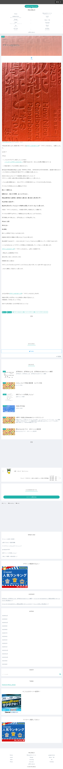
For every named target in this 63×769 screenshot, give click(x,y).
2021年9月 (4, 660)
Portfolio (52, 761)
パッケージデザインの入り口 (41, 312)
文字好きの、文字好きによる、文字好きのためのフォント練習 (17, 598)
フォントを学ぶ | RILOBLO (39, 604)
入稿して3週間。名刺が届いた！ (10, 556)
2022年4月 (4, 640)
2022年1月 (4, 646)
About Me (51, 757)
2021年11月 (5, 653)
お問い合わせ (31, 764)
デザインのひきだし (18, 312)
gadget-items (51, 755)
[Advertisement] (31, 328)
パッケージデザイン (29, 312)
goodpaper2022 (6, 549)
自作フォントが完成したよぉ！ (9, 553)
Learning (31, 759)
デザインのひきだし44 (6, 142)
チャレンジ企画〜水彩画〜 (8, 539)
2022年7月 (4, 633)
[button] (60, 674)
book (5, 312)
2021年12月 (5, 650)
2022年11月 (5, 622)
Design (9, 312)
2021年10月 (5, 657)
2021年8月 (4, 664)
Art (51, 759)
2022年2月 (4, 643)
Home (11, 755)
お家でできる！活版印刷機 (8, 542)
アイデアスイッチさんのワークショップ (12, 546)
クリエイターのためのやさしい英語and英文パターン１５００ (17, 604)
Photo (11, 761)
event (11, 757)
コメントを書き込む (31, 497)
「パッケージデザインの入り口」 (13, 162)
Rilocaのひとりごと (31, 755)
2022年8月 (4, 629)
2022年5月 (4, 636)
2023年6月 (4, 619)
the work (31, 761)
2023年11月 (5, 615)
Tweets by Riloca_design (9, 684)
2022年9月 (4, 626)
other (11, 759)
